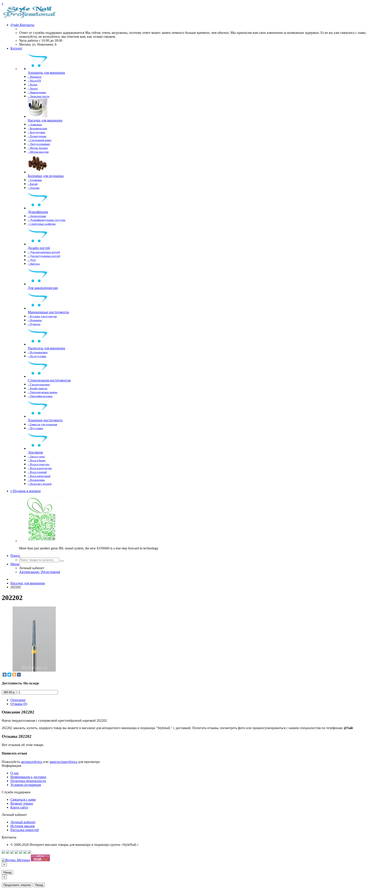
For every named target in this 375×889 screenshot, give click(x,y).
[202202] (34, 670)
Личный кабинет (23, 822)
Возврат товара (21, 803)
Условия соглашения (25, 785)
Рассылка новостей (24, 830)
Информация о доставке (28, 777)
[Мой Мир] (19, 675)
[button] (25, 491)
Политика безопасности (28, 781)
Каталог (16, 48)
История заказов (22, 826)
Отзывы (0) (18, 704)
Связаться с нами (23, 799)
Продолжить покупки (17, 885)
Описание (17, 700)
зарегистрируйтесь (63, 762)
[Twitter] (9, 675)
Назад (7, 872)
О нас (14, 773)
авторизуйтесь (31, 762)
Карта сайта (19, 807)
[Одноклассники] (14, 675)
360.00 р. (9, 692)
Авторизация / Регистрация (39, 572)
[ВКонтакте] (5, 675)
